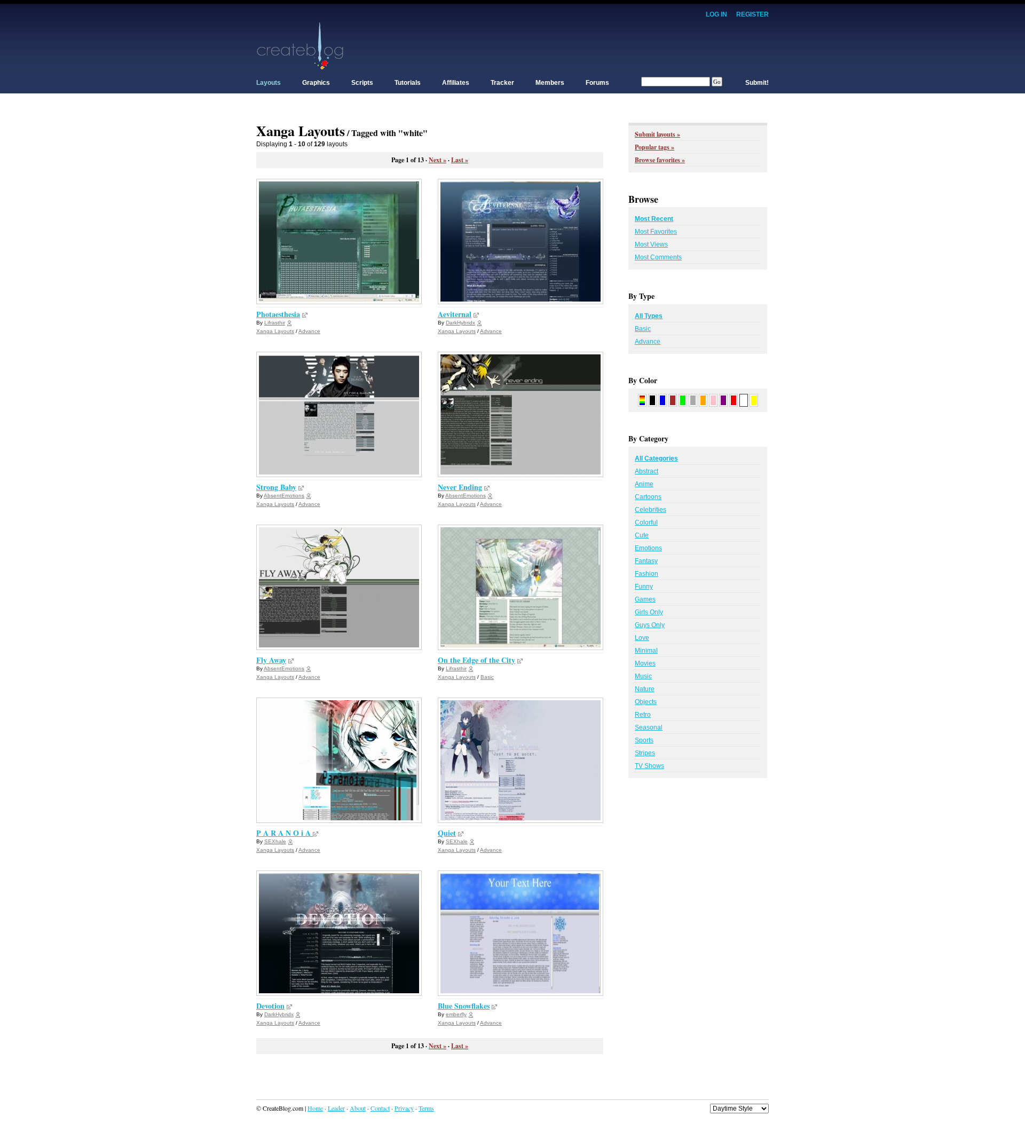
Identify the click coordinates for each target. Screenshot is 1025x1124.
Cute (642, 535)
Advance (309, 331)
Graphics (316, 82)
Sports (644, 740)
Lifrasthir (274, 323)
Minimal (646, 650)
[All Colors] (642, 399)
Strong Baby (276, 487)
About (358, 1108)
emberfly (456, 1014)
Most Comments (658, 257)
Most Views (651, 244)
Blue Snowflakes (464, 1005)
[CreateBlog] (300, 45)
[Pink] (713, 399)
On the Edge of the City (476, 660)
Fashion (646, 573)
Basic (487, 677)
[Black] (652, 399)
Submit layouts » (657, 134)
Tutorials (408, 82)
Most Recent (654, 219)
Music (643, 676)
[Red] (733, 399)
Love (642, 638)
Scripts (362, 82)
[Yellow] (754, 399)
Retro (643, 714)
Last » (459, 159)
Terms (426, 1108)
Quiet (447, 832)
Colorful (646, 522)
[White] (743, 399)
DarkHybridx (460, 323)
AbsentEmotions (284, 495)
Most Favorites (656, 231)
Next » (437, 159)
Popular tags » (654, 147)
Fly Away (271, 660)
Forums (597, 82)
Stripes (645, 753)
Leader (336, 1108)
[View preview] (305, 314)
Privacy (404, 1108)
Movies (645, 663)
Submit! (757, 82)
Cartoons (648, 497)
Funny (644, 586)
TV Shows (649, 766)
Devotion (270, 1005)
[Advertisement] (574, 45)
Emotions (648, 548)
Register (752, 14)
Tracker (502, 82)
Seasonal (649, 727)
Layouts (268, 82)
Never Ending (460, 487)
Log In (716, 14)
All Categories (656, 458)
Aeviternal (454, 314)
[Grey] (693, 399)
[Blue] (662, 399)
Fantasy (646, 561)
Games (645, 599)
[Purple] (723, 399)
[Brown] (672, 399)
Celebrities (650, 509)
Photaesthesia (278, 314)
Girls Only (649, 612)
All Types (649, 316)
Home (315, 1108)
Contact (380, 1108)
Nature (645, 689)
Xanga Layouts (275, 331)
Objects (646, 702)
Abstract (646, 471)
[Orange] (703, 399)
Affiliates (455, 82)
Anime (644, 484)
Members (549, 82)
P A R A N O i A (284, 832)
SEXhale (275, 841)
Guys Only (650, 625)
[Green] (683, 399)
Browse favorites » (660, 159)
